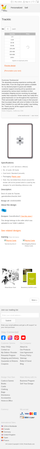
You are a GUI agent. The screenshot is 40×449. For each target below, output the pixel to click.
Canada (7, 429)
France (6, 440)
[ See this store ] (26, 216)
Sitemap (23, 358)
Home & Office (7, 401)
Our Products (25, 350)
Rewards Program (8, 355)
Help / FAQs (6, 347)
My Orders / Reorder (9, 352)
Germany (7, 432)
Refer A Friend (25, 361)
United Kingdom (9, 435)
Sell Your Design (26, 384)
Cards (3, 386)
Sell (26, 8)
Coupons (4, 364)
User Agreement (26, 352)
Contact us (5, 350)
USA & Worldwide (10, 426)
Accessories (6, 398)
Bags (3, 392)
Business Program (27, 381)
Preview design (10, 66)
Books (3, 384)
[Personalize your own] (12, 71)
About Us (23, 347)
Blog (22, 364)
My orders (18, 2)
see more (35, 115)
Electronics (5, 395)
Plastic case (16, 176)
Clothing (4, 389)
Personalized (16, 8)
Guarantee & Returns (9, 361)
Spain (6, 437)
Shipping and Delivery (10, 358)
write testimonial (23, 115)
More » (34, 300)
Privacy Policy (25, 355)
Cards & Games (7, 381)
